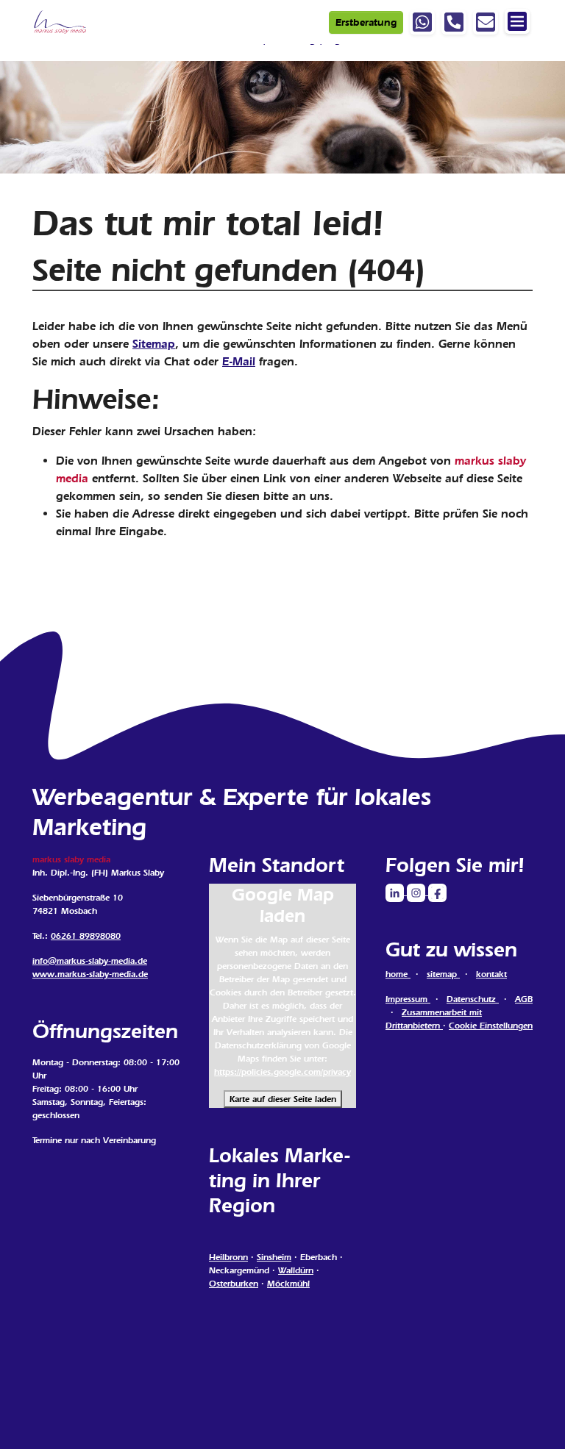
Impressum (407, 999)
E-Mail (238, 361)
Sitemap (153, 344)
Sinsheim (274, 1257)
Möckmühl (288, 1283)
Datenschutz (473, 999)
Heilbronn (228, 1257)
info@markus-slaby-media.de (89, 961)
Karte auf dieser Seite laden (283, 1099)
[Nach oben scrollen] (532, 1416)
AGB (524, 999)
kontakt (491, 974)
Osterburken (233, 1283)
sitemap (443, 974)
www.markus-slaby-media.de (90, 974)
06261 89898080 (86, 936)
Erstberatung (366, 22)
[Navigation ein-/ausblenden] (517, 21)
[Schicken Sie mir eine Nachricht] (485, 22)
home (398, 974)
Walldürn (295, 1270)
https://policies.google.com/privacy (282, 1072)
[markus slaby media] (60, 22)
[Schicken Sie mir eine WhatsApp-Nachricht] (422, 22)
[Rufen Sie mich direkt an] (453, 22)
